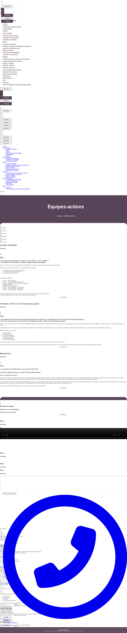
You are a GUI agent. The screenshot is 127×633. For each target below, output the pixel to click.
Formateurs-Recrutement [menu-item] (10, 71)
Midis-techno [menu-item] (6, 76)
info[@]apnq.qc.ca (7, 621)
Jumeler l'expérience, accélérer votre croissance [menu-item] (16, 59)
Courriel (15, 626)
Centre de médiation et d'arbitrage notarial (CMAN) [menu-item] (17, 84)
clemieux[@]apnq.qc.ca (12, 622)
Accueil (59, 216)
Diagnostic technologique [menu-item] (10, 74)
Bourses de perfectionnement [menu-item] (11, 52)
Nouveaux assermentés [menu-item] (9, 44)
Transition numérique (9, 67)
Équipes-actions (69, 216)
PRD (4, 80)
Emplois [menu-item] (5, 31)
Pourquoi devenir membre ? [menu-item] (11, 35)
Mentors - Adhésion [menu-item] (8, 63)
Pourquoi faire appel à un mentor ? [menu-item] (12, 61)
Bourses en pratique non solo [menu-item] (11, 48)
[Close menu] (0, 107)
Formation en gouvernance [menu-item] (10, 54)
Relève (5, 42)
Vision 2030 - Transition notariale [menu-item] (12, 26)
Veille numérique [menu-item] (7, 78)
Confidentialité (6, 625)
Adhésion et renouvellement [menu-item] (11, 37)
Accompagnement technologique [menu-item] (12, 69)
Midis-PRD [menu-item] (6, 82)
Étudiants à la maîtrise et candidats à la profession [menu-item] (17, 46)
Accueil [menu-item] (5, 146)
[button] (63, 252)
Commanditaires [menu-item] (7, 29)
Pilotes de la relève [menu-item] (8, 50)
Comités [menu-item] (5, 24)
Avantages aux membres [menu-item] (10, 39)
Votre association (7, 147)
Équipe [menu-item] (5, 22)
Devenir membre (7, 33)
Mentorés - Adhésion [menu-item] (8, 65)
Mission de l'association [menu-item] (11, 149)
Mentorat (5, 56)
